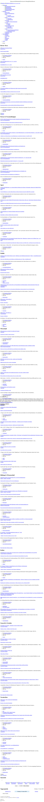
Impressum (2, 405)
